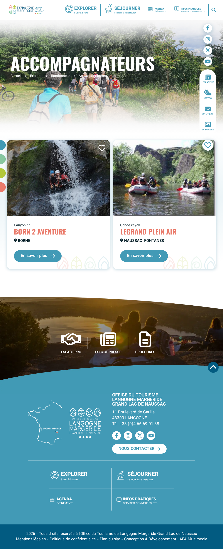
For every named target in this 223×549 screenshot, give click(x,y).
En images (207, 130)
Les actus (208, 82)
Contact (207, 114)
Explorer (36, 76)
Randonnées (60, 76)
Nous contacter (136, 449)
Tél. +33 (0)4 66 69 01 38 (135, 424)
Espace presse (108, 352)
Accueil (16, 76)
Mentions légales (31, 539)
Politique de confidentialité (73, 539)
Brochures (145, 352)
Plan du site (110, 539)
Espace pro (71, 352)
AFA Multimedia (193, 539)
